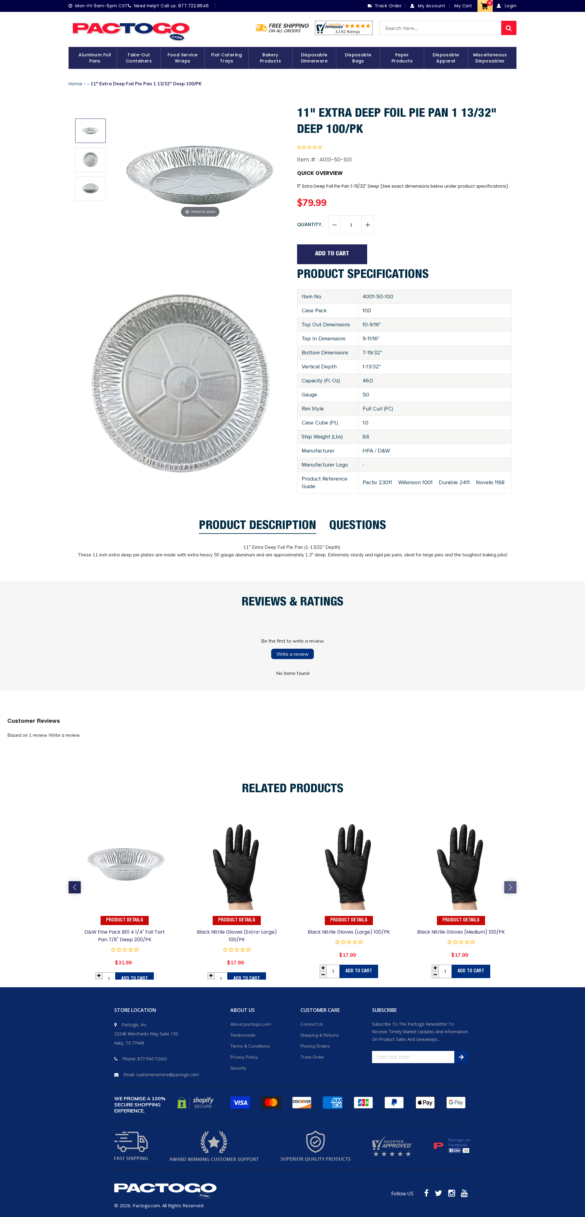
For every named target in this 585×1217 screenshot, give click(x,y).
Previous (75, 887)
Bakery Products (270, 58)
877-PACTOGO (152, 1059)
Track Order (312, 1057)
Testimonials (243, 1035)
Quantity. (310, 224)
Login (509, 6)
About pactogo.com (250, 1024)
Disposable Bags (358, 58)
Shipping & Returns (319, 1035)
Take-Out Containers (139, 58)
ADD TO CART (134, 979)
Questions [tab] (357, 527)
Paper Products (402, 58)
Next (510, 887)
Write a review (292, 654)
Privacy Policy (243, 1057)
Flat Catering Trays (226, 58)
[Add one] (367, 225)
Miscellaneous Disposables (490, 58)
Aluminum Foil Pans (95, 58)
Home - (78, 83)
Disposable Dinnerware (314, 58)
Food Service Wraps (183, 58)
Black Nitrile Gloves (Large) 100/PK (349, 931)
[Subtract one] (334, 225)
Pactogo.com (146, 1205)
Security (238, 1068)
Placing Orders (315, 1046)
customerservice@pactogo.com (167, 1074)
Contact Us (311, 1024)
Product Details (124, 920)
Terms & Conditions (250, 1046)
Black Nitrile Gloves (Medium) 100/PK (461, 931)
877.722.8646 (193, 6)
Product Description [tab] (257, 527)
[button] (309, 147)
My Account (431, 6)
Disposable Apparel (446, 58)
